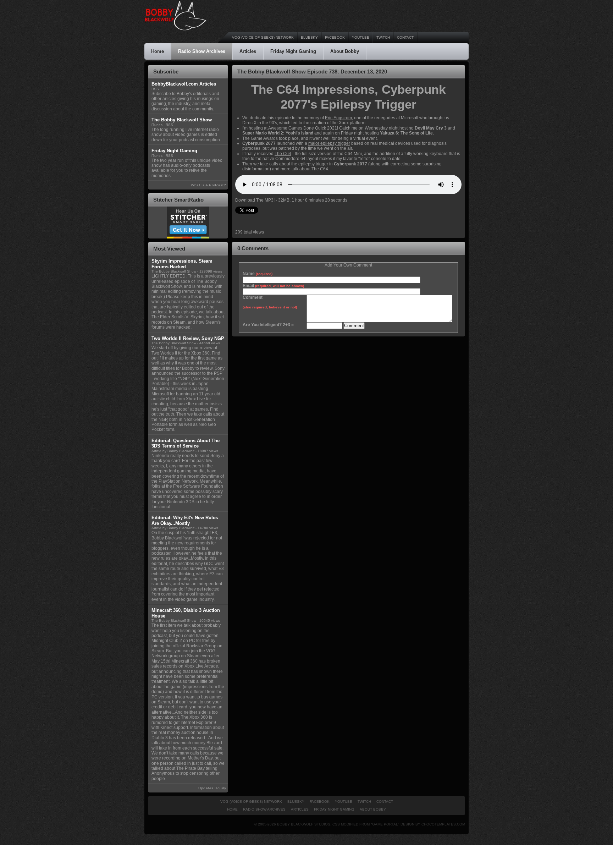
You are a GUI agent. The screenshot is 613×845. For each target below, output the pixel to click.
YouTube (360, 37)
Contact (405, 37)
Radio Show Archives (201, 51)
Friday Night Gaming (293, 51)
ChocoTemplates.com (443, 824)
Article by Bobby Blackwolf (172, 451)
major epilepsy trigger (329, 143)
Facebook (335, 37)
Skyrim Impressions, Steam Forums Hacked (181, 263)
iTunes (156, 125)
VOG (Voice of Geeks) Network (263, 37)
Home (157, 51)
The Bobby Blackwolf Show (173, 271)
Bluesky (309, 37)
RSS (155, 89)
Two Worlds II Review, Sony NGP (187, 338)
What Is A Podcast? (208, 185)
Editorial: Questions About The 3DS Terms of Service (185, 443)
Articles (247, 51)
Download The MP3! (255, 200)
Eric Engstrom (338, 117)
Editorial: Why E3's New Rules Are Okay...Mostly (184, 520)
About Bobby (344, 51)
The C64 (283, 153)
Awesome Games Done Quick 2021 (302, 128)
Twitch (383, 37)
